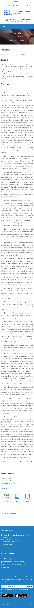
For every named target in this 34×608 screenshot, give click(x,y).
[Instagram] (17, 6)
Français (17, 2)
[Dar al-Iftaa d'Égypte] (17, 12)
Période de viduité (6, 481)
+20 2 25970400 (15, 542)
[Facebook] (6, 6)
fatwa (16, 40)
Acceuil (11, 40)
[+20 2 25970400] (24, 6)
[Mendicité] (20, 461)
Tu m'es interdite (6, 478)
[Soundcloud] (20, 6)
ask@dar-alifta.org (8, 544)
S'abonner (29, 586)
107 (10, 539)
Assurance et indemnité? (8, 483)
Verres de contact (6, 488)
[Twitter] (10, 6)
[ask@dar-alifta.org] (27, 6)
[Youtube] (13, 6)
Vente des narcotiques (8, 486)
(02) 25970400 (16, 539)
